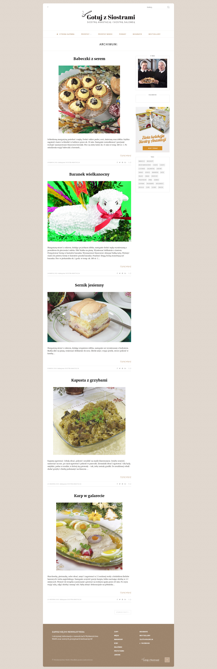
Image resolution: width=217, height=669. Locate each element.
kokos (147, 172)
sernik (156, 180)
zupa (147, 187)
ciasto (162, 165)
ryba (150, 180)
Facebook (145, 643)
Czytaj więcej (125, 155)
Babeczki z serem (89, 59)
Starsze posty (122, 612)
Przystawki (119, 651)
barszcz (142, 161)
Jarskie (117, 655)
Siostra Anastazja (73, 162)
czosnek (142, 168)
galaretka (150, 168)
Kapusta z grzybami (89, 380)
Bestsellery (154, 34)
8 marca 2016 (52, 368)
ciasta (155, 165)
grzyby (159, 168)
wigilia (141, 187)
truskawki (150, 183)
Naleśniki (118, 647)
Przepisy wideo (105, 34)
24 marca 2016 (52, 162)
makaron (155, 172)
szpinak (141, 183)
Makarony (118, 639)
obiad (147, 176)
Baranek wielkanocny (89, 174)
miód (162, 172)
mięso (141, 176)
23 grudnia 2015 (53, 484)
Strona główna (66, 34)
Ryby (116, 643)
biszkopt (150, 161)
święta (160, 187)
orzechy (155, 176)
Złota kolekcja (146, 639)
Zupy (116, 632)
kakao (141, 172)
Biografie (137, 34)
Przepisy (85, 34)
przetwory (142, 180)
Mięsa (116, 635)
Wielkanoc (160, 183)
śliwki (154, 187)
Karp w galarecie (89, 496)
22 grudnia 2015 (53, 599)
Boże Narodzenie (145, 165)
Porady (122, 34)
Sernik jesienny (89, 285)
